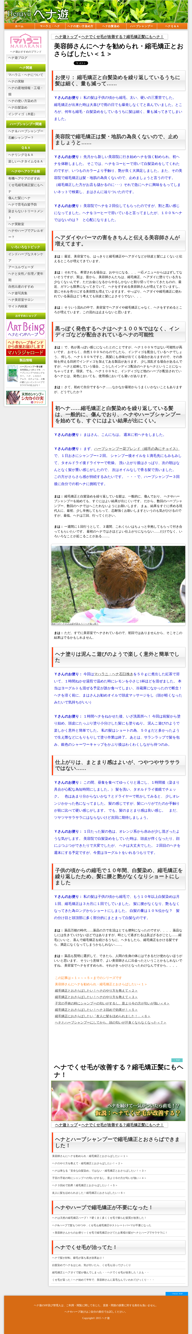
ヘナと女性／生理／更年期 (25, 277)
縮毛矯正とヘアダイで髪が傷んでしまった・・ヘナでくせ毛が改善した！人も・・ (100, 1272)
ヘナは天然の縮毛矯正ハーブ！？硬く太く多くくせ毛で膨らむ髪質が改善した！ (99, 1217)
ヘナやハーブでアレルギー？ (25, 234)
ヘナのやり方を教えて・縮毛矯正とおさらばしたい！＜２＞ (87, 1163)
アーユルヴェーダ (21, 267)
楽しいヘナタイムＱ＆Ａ (25, 161)
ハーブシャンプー (141, 26)
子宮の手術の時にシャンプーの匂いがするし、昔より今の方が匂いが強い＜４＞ (112, 1003)
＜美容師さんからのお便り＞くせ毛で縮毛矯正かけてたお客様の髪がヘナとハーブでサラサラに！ (110, 1232)
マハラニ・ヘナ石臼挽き (113, 674)
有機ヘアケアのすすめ (24, 178)
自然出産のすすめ (21, 286)
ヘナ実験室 (16, 224)
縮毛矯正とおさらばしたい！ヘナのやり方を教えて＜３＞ (96, 997)
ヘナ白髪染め (111, 26)
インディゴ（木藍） (22, 114)
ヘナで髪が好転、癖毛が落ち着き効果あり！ (78, 1257)
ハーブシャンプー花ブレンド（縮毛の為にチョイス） (137, 449)
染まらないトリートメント (25, 214)
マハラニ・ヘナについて (25, 75)
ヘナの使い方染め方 (81, 26)
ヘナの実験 (16, 81)
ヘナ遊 (106, 1318)
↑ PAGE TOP (177, 1294)
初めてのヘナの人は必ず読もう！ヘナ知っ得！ (75, 623)
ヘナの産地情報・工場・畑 (25, 91)
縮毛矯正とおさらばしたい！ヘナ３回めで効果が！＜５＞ (96, 1010)
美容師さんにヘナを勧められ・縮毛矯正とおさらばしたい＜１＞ (90, 1156)
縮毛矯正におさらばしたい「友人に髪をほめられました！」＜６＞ (103, 1016)
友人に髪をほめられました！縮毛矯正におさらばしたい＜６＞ (89, 1192)
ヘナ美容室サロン (21, 300)
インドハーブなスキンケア (25, 257)
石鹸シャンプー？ (21, 138)
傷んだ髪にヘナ (19, 198)
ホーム (19, 26)
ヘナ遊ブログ (17, 58)
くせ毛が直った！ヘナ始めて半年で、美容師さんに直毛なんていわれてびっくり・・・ (103, 1279)
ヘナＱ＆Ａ (172, 26)
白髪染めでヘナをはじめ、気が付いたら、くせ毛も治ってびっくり (91, 1265)
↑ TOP (177, 1060)
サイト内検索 (17, 306)
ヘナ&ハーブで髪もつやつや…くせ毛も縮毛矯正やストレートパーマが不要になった (101, 1225)
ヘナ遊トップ (66, 37)
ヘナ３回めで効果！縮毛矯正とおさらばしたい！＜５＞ (85, 1185)
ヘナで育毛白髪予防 (22, 204)
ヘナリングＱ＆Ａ (21, 155)
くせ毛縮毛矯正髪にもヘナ (25, 188)
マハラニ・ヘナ (50, 26)
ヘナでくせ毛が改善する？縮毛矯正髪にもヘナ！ (122, 37)
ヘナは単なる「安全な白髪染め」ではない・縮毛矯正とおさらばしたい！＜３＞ (99, 1170)
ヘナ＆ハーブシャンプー (25, 131)
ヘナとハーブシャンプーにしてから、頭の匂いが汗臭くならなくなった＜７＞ (110, 1022)
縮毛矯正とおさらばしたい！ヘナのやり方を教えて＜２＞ (96, 990)
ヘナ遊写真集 (17, 293)
